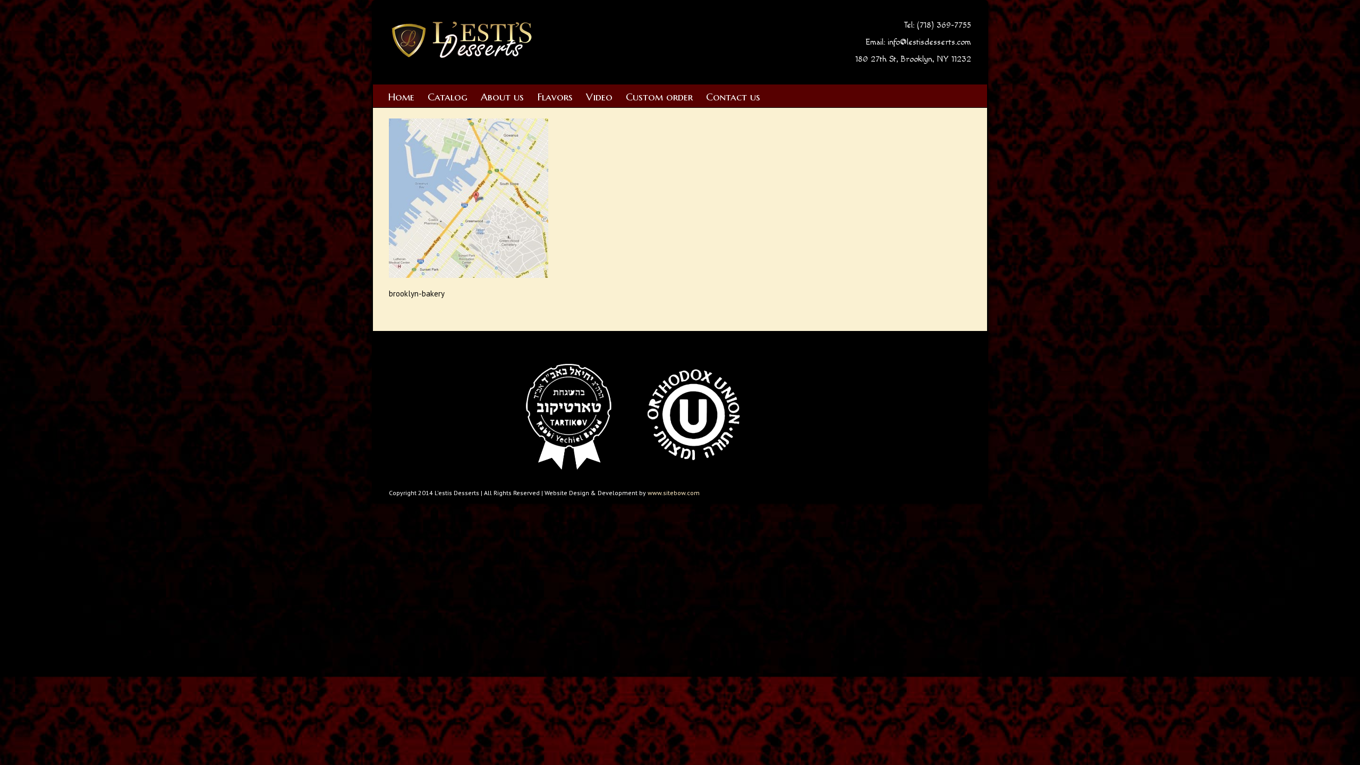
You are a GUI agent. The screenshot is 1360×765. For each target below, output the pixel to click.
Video (599, 96)
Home (401, 96)
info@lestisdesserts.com (929, 42)
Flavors (555, 96)
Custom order (659, 96)
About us (502, 96)
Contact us (733, 96)
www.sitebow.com (674, 493)
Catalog (448, 96)
